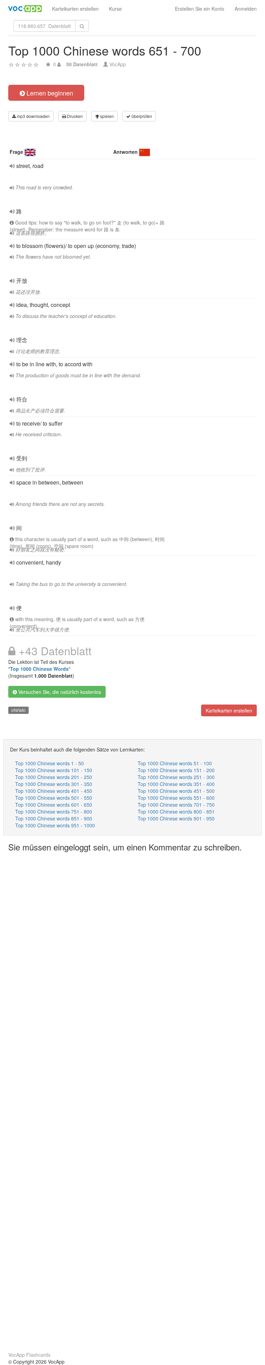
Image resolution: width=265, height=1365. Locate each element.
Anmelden (246, 8)
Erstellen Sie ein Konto (199, 8)
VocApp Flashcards (29, 1354)
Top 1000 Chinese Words (39, 668)
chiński (18, 710)
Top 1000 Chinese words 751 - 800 (53, 811)
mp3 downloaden (33, 116)
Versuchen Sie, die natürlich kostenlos (59, 691)
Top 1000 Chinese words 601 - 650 (53, 804)
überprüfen (141, 116)
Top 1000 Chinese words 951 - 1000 (55, 825)
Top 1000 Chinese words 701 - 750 (176, 804)
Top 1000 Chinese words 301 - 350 (53, 783)
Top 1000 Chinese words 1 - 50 (49, 763)
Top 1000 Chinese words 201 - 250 (53, 777)
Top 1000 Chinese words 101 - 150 (53, 770)
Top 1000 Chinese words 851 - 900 (53, 818)
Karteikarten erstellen (75, 8)
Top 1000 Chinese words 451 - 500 (176, 790)
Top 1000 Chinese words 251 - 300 (176, 777)
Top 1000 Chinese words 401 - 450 (53, 790)
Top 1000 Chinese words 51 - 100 (175, 763)
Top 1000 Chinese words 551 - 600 (176, 797)
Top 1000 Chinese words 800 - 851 (176, 811)
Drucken (74, 116)
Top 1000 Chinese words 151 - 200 (176, 770)
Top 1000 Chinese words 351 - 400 (176, 783)
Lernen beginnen (49, 92)
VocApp (117, 64)
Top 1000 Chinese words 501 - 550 (53, 797)
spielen (106, 116)
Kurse (115, 8)
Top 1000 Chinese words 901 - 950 (176, 818)
